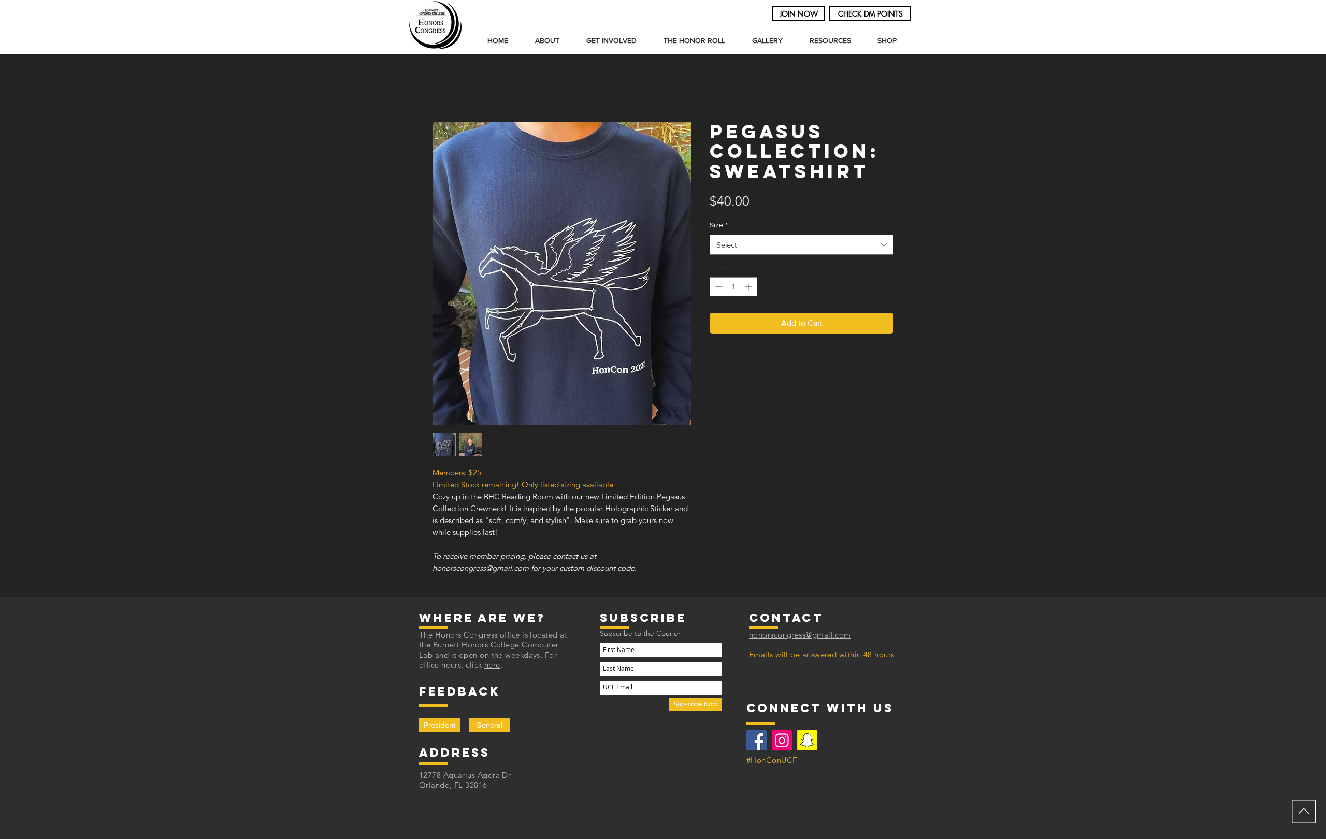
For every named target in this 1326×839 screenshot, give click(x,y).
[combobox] (801, 245)
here (492, 665)
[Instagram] (782, 740)
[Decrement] (717, 287)
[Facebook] (756, 740)
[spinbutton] (733, 287)
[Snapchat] (807, 740)
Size (719, 225)
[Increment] (749, 287)
